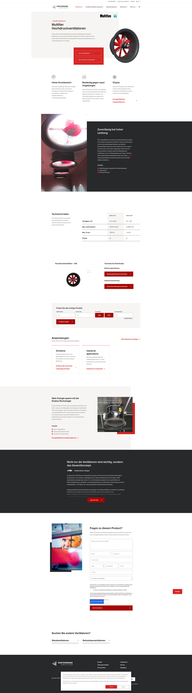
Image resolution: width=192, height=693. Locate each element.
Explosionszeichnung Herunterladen (117, 286)
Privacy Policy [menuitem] (102, 667)
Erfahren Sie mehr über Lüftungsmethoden (64, 367)
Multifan (130, 155)
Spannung (98, 311)
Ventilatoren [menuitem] (78, 7)
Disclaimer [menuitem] (123, 667)
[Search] (139, 6)
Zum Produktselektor (84, 53)
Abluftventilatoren (59, 21)
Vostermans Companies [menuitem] (123, 1)
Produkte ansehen (64, 321)
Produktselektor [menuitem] (112, 1)
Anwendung (59, 311)
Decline (123, 686)
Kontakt (177, 591)
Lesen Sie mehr (94, 500)
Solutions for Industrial (94, 369)
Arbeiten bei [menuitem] (123, 662)
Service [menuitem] (122, 665)
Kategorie (78, 311)
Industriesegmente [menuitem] (111, 7)
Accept (111, 686)
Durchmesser (118, 311)
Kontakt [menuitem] (132, 1)
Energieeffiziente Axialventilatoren (119, 100)
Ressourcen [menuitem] (123, 7)
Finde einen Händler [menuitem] (103, 665)
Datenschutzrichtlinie (100, 596)
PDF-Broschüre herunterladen (86, 59)
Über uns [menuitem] (132, 7)
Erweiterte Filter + (128, 318)
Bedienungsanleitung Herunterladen (117, 274)
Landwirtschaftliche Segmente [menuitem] (94, 7)
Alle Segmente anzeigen (129, 339)
